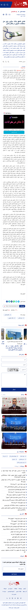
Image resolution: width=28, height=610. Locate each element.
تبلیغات (15, 589)
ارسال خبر (10, 589)
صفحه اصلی (22, 12)
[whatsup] (14, 301)
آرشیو (24, 589)
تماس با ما (14, 594)
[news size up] (3, 61)
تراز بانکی (20, 318)
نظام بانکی (7, 315)
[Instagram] (18, 598)
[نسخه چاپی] (3, 14)
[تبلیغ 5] (14, 298)
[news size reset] (6, 61)
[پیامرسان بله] (12, 598)
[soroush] (9, 301)
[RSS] (7, 598)
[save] (6, 14)
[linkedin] (12, 301)
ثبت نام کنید (14, 132)
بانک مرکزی (11, 318)
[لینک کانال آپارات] (9, 598)
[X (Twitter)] (15, 598)
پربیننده (22, 466)
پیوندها (20, 589)
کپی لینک (22, 306)
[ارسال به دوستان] (9, 14)
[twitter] (16, 301)
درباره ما (4, 591)
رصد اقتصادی (14, 12)
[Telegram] (20, 598)
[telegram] (19, 301)
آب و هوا (25, 591)
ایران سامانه (11, 608)
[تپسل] (4, 113)
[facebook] (7, 301)
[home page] (20, 4)
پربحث (16, 466)
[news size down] (8, 61)
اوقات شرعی (18, 591)
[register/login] (4, 5)
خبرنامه (5, 589)
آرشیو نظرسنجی (11, 591)
